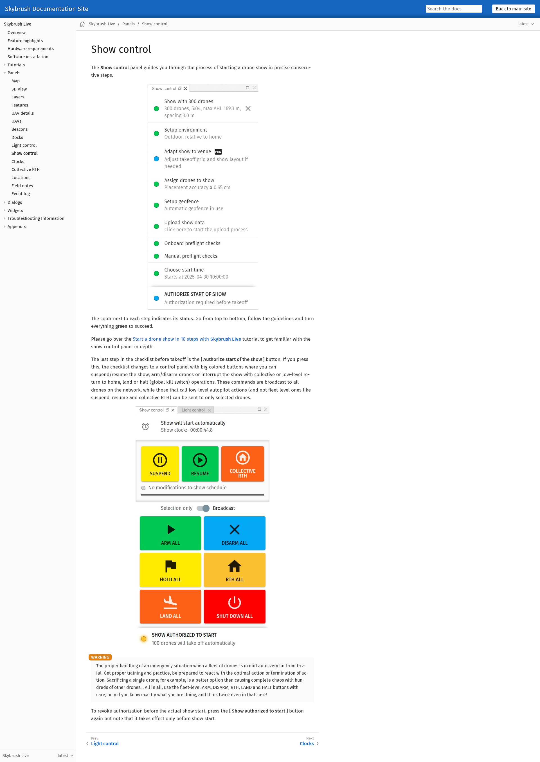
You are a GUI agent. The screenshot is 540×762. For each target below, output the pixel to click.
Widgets (15, 210)
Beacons (20, 129)
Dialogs (15, 202)
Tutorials (16, 64)
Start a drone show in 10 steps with (187, 339)
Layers (18, 97)
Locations (21, 177)
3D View (19, 89)
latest (523, 23)
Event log (21, 193)
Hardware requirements (31, 48)
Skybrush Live (18, 24)
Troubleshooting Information (36, 218)
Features (20, 105)
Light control (24, 145)
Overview (17, 32)
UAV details (23, 113)
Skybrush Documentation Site (46, 9)
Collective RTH (26, 169)
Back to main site (513, 9)
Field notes (22, 185)
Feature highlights (25, 40)
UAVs (16, 121)
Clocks (18, 161)
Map (16, 80)
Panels (14, 73)
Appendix (17, 226)
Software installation (28, 56)
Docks (17, 137)
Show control (25, 153)
